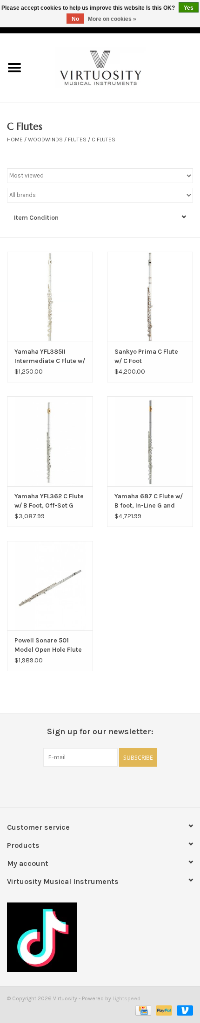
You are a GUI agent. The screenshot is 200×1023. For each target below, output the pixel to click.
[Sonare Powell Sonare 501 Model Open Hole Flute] (50, 586)
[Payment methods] (142, 1010)
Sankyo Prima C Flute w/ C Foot (146, 356)
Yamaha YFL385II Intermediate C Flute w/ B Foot (49, 357)
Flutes (77, 139)
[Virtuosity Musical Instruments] (114, 67)
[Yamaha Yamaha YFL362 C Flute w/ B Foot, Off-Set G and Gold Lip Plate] (50, 441)
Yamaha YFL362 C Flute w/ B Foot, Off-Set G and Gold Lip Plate (49, 501)
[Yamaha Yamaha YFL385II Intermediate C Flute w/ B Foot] (50, 297)
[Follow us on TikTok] (100, 937)
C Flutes (103, 139)
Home (15, 139)
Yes (188, 8)
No (75, 19)
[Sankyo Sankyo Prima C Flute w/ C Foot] (150, 297)
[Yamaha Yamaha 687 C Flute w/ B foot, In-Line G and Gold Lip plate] (150, 441)
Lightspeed (126, 998)
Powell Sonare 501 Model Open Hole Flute (48, 645)
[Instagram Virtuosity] (124, 785)
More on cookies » (112, 19)
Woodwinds (45, 139)
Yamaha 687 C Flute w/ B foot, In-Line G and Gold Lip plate (148, 501)
